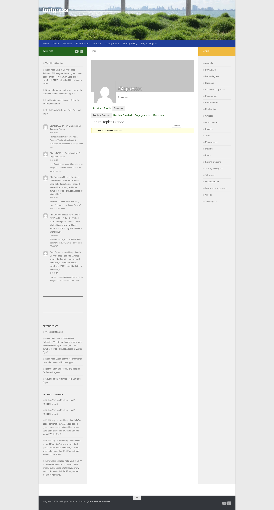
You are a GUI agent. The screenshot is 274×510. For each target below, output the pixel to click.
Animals (209, 63)
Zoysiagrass (211, 201)
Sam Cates (55, 252)
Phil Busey (55, 177)
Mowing (208, 148)
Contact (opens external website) (94, 501)
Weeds (208, 195)
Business (67, 43)
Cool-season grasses (215, 89)
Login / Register (149, 43)
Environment (82, 43)
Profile (107, 108)
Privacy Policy (130, 43)
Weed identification (54, 63)
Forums (118, 108)
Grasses (97, 43)
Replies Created (122, 115)
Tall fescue (210, 175)
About (56, 43)
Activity (97, 108)
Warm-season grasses (215, 188)
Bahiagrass (210, 70)
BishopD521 (55, 126)
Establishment (211, 102)
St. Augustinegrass (214, 168)
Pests (208, 155)
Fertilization (210, 109)
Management (112, 43)
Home (46, 43)
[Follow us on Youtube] (76, 51)
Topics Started (101, 115)
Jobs (207, 135)
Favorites (158, 115)
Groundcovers (212, 122)
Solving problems (213, 162)
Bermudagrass (212, 76)
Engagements (142, 115)
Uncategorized (212, 181)
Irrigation (209, 129)
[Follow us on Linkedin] (81, 51)
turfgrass (55, 10)
